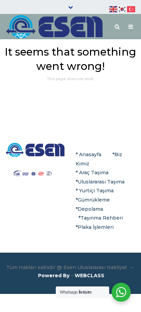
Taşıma (115, 182)
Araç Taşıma (93, 172)
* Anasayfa (88, 154)
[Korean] (122, 9)
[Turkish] (131, 9)
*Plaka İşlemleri (95, 227)
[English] (113, 9)
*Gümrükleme (93, 200)
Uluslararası (92, 182)
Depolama (90, 209)
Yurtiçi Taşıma (96, 191)
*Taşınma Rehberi (100, 218)
